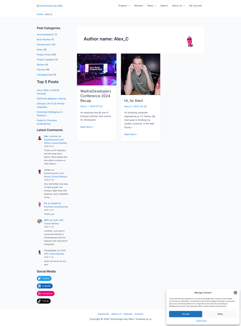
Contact (139, 313)
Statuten (128, 313)
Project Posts (44, 54)
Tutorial (41, 69)
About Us (177, 5)
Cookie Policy (201, 321)
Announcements (45, 34)
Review (40, 64)
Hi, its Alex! (133, 100)
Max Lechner (51, 136)
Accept (185, 314)
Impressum (103, 313)
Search (164, 5)
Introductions (44, 44)
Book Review (43, 39)
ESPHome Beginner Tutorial (51, 98)
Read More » (87, 126)
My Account (195, 5)
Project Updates (45, 59)
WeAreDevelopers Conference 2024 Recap (95, 96)
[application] (128, 5)
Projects (122, 5)
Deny (220, 314)
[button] (235, 292)
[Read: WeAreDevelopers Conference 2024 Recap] (96, 69)
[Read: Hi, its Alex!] (140, 74)
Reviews (138, 5)
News (150, 5)
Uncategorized (44, 74)
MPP (46, 220)
